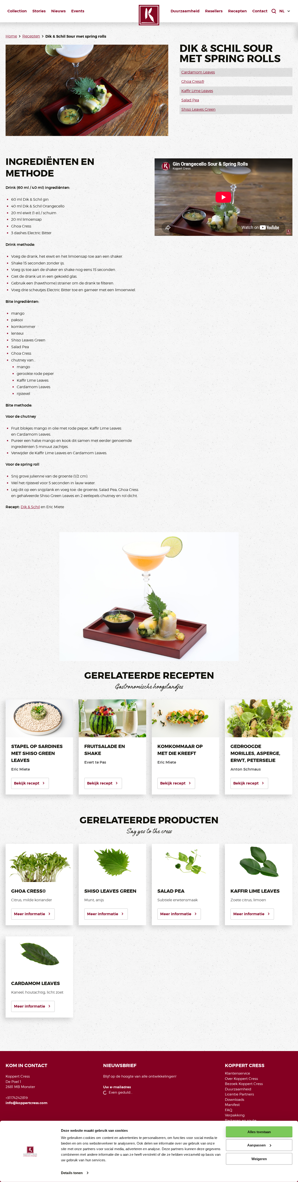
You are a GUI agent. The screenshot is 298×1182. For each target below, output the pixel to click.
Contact (260, 11)
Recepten (237, 11)
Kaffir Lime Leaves (197, 91)
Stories (39, 11)
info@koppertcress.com (26, 1103)
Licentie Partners (239, 1094)
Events (77, 11)
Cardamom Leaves (198, 72)
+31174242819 (17, 1098)
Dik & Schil (30, 507)
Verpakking (235, 1115)
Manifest (232, 1105)
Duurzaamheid (185, 11)
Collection (17, 11)
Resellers (214, 11)
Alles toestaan (259, 1132)
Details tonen (72, 1173)
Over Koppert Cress (241, 1079)
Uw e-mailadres (117, 1087)
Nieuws (58, 11)
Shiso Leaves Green (198, 109)
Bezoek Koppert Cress (244, 1084)
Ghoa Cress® (192, 81)
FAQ (228, 1110)
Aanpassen (256, 1145)
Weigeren (259, 1159)
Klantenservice (237, 1073)
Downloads (234, 1100)
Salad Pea (190, 100)
